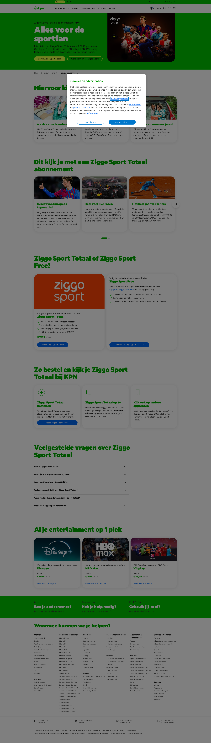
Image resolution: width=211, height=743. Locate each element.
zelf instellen (92, 113)
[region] (106, 100)
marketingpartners (119, 98)
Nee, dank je (90, 122)
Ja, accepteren (122, 122)
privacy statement (81, 107)
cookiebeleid (135, 104)
